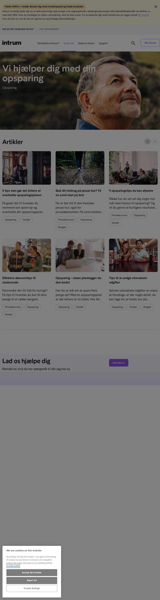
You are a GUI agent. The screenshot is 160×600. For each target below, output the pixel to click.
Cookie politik (13, 566)
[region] (31, 571)
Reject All (32, 580)
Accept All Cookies (32, 572)
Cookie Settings (32, 588)
